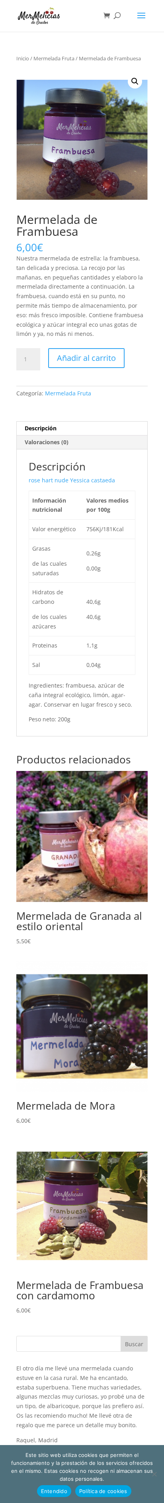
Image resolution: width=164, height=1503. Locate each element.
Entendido (54, 1491)
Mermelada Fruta (53, 58)
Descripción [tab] (41, 428)
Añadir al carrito (86, 358)
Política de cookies (103, 1491)
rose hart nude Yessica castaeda (72, 480)
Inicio (22, 58)
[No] (154, 1474)
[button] (135, 81)
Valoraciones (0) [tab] (46, 442)
